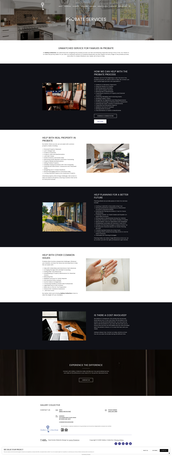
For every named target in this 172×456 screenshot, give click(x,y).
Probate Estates (103, 6)
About (61, 6)
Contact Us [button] (86, 380)
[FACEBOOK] (116, 443)
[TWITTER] (126, 443)
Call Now (100, 121)
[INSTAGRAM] (119, 443)
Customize (154, 450)
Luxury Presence (74, 440)
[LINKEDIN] (123, 443)
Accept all (164, 450)
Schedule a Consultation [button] (105, 116)
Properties (67, 6)
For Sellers (84, 6)
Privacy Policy (119, 440)
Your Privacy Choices (86, 454)
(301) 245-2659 (112, 411)
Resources (93, 6)
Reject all (145, 450)
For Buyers (76, 6)
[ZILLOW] (130, 443)
